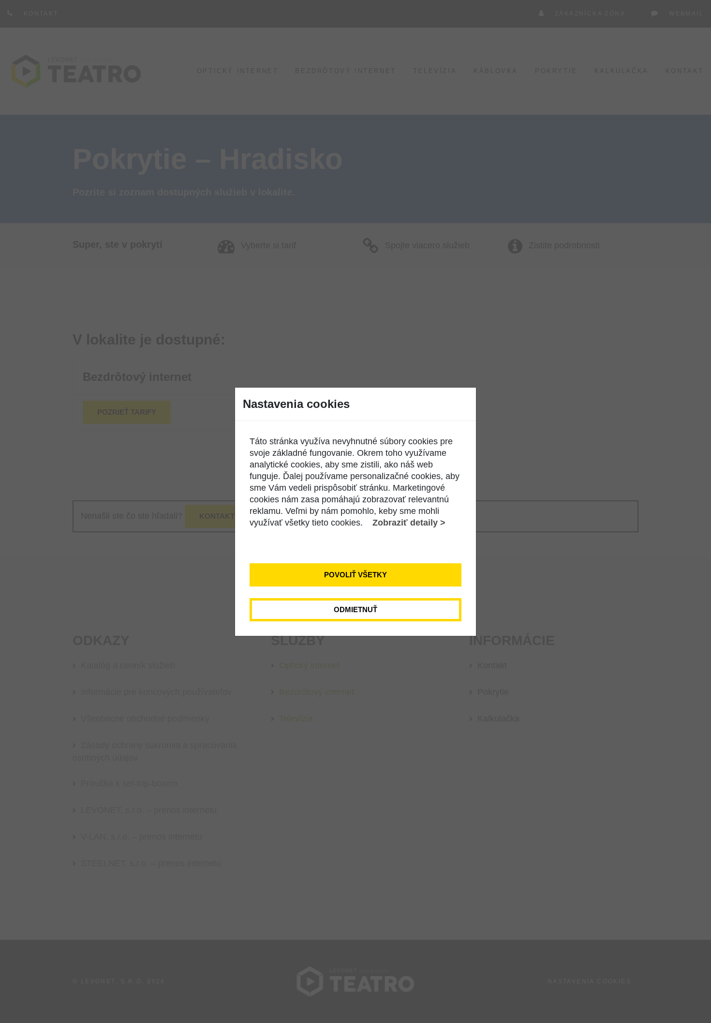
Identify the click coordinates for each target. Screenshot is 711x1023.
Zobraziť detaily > (408, 522)
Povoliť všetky (355, 575)
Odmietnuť (355, 609)
